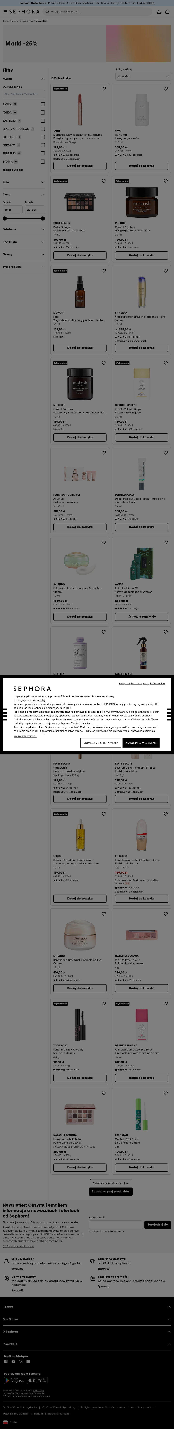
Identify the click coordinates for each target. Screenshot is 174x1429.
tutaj (42, 700)
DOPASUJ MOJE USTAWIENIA (100, 742)
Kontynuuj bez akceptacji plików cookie (142, 683)
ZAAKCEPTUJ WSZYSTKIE (141, 742)
